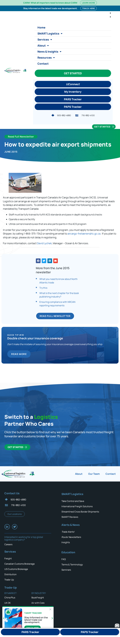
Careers (8, 544)
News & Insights (47, 51)
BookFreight (37, 597)
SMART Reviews (69, 516)
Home (41, 27)
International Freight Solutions (77, 506)
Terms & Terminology (72, 564)
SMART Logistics (48, 33)
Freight (8, 558)
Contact (43, 63)
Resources (44, 57)
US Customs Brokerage (16, 569)
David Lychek (44, 243)
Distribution (10, 574)
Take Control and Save (72, 501)
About (41, 45)
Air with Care (37, 602)
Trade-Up (9, 579)
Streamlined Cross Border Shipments (80, 511)
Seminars (66, 569)
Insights (65, 542)
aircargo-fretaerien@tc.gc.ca (84, 233)
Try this (43, 287)
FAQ (63, 559)
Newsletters (71, 537)
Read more (19, 354)
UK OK (7, 602)
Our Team (94, 473)
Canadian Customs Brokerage (19, 563)
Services (43, 39)
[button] (38, 260)
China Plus (9, 597)
